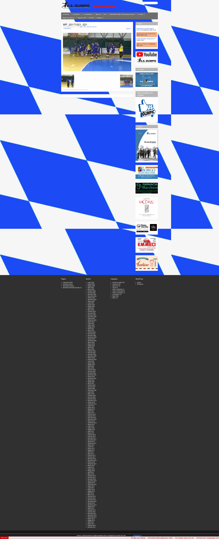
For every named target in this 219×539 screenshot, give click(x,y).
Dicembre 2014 (92, 499)
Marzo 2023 (91, 349)
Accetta (137, 536)
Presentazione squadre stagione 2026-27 (145, 29)
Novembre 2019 (92, 400)
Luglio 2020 (91, 392)
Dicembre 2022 (92, 354)
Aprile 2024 (91, 328)
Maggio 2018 (91, 429)
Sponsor (98, 14)
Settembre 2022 (92, 359)
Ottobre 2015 (91, 482)
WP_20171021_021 (92, 27)
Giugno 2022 (91, 363)
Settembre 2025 (92, 299)
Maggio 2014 (91, 506)
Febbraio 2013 (92, 525)
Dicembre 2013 (92, 513)
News (113, 296)
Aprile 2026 (91, 287)
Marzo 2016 (91, 474)
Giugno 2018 (91, 428)
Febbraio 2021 (92, 385)
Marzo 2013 (91, 523)
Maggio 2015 (91, 491)
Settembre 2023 (92, 340)
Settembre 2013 (92, 517)
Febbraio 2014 (92, 510)
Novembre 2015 (92, 481)
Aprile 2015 (91, 493)
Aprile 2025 (91, 308)
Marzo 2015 (91, 494)
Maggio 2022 (91, 364)
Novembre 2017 (92, 440)
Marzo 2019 (91, 412)
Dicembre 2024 (92, 315)
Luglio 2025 (91, 303)
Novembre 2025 (92, 296)
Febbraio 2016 (92, 476)
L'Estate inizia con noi (140, 538)
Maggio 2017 (91, 450)
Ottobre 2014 (91, 503)
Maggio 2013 (91, 520)
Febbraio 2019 (92, 414)
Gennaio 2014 (91, 511)
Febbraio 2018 (92, 434)
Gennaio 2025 (91, 313)
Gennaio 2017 (91, 457)
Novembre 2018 (92, 419)
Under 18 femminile (117, 291)
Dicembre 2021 (92, 373)
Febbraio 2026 (92, 291)
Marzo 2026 (91, 289)
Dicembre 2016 (92, 458)
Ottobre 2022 (91, 357)
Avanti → (128, 28)
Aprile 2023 (91, 347)
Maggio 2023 (91, 345)
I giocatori (115, 284)
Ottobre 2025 (91, 298)
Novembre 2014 (92, 501)
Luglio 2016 (91, 467)
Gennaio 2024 (91, 334)
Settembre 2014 (92, 505)
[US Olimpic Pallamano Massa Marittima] (89, 5)
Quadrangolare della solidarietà (144, 33)
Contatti (140, 14)
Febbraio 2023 (92, 351)
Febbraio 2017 (92, 455)
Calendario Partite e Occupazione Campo (122, 14)
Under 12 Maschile (117, 289)
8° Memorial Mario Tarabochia (144, 39)
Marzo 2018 (91, 433)
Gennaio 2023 (91, 352)
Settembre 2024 (92, 320)
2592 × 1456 (83, 27)
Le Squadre (76, 14)
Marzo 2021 (91, 383)
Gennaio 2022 (91, 371)
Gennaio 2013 (91, 527)
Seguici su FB (82, 18)
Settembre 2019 (92, 404)
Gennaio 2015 (91, 498)
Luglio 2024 (91, 323)
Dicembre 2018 (92, 417)
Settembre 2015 (92, 484)
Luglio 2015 (91, 488)
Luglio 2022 (91, 361)
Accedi (139, 282)
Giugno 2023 (91, 344)
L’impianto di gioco (68, 284)
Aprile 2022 (91, 366)
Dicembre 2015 (92, 479)
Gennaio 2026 (91, 292)
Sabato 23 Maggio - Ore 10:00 (194, 538)
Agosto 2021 (91, 380)
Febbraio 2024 (92, 332)
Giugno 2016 (91, 469)
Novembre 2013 (92, 515)
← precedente (67, 28)
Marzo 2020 (91, 393)
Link (104, 14)
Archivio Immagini (117, 282)
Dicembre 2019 (92, 399)
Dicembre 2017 (92, 438)
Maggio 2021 (91, 381)
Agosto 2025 (91, 301)
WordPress (140, 284)
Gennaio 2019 (91, 416)
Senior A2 (115, 286)
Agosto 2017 (91, 445)
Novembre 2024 (92, 316)
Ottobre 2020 (91, 388)
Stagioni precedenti (68, 18)
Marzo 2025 (91, 310)
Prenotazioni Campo (68, 286)
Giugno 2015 (91, 489)
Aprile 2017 (91, 452)
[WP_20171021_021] (97, 52)
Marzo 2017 (91, 453)
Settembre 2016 (92, 464)
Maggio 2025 (91, 306)
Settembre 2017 (92, 443)
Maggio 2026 (91, 286)
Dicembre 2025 (92, 294)
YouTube (91, 18)
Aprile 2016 (91, 472)
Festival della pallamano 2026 (115, 538)
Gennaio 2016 (91, 477)
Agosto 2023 (91, 342)
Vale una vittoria (94, 538)
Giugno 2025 (91, 304)
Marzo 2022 (91, 368)
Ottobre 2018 (91, 421)
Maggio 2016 (91, 470)
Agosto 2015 (91, 486)
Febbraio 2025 (92, 311)
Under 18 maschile (117, 292)
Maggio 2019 (91, 409)
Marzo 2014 (91, 508)
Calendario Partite (68, 282)
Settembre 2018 (92, 423)
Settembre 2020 (92, 390)
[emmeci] (147, 244)
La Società (65, 14)
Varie (113, 298)
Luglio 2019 (91, 405)
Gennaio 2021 (91, 387)
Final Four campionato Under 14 (165, 538)
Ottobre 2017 (91, 441)
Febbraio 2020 (92, 395)
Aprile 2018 (91, 431)
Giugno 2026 (91, 284)
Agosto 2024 (91, 322)
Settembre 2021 (92, 378)
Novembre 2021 (92, 375)
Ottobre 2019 (91, 402)
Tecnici (114, 287)
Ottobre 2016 (91, 462)
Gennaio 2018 (91, 436)
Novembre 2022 (92, 356)
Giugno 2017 (91, 448)
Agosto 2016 (91, 465)
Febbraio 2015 (92, 496)
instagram (99, 18)
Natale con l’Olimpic (141, 44)
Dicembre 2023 (92, 335)
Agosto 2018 (91, 424)
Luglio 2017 (91, 446)
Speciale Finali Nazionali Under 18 (72, 287)
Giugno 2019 (91, 407)
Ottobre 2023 (91, 339)
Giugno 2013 (91, 518)
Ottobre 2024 (91, 318)
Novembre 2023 (92, 337)
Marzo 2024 (91, 330)
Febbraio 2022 (92, 369)
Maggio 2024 (91, 327)
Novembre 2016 (92, 460)
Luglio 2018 (91, 426)
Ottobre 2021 (91, 376)
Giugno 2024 (91, 325)
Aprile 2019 (91, 411)
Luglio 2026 (91, 282)
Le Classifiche (87, 14)
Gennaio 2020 (91, 397)
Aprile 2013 (91, 522)
